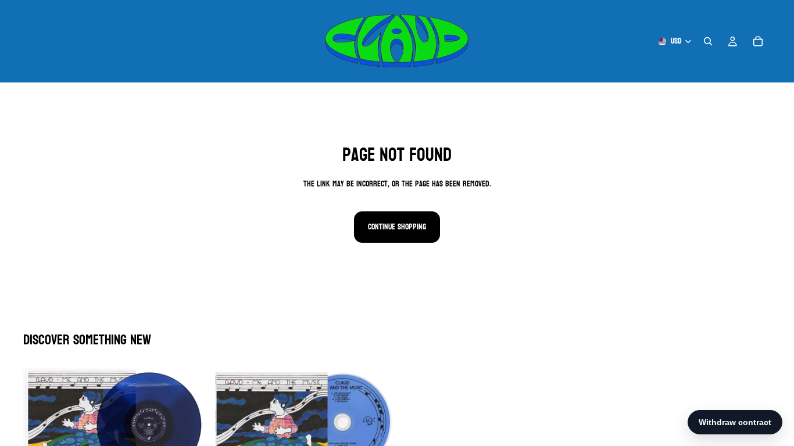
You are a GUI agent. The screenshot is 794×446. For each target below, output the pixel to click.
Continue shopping (397, 227)
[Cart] (758, 41)
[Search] (708, 41)
